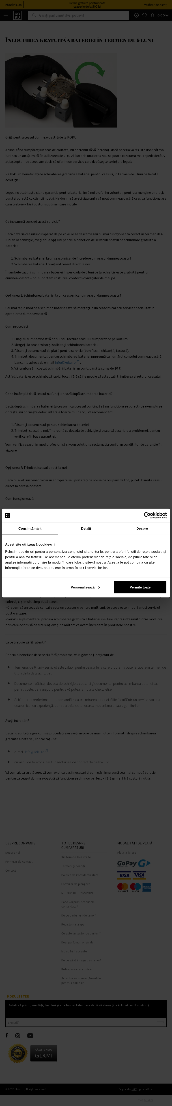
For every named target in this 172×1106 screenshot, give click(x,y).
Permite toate (140, 587)
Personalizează (83, 587)
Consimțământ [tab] (29, 528)
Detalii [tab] (86, 528)
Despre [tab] (142, 528)
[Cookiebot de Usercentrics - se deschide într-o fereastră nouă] (147, 515)
